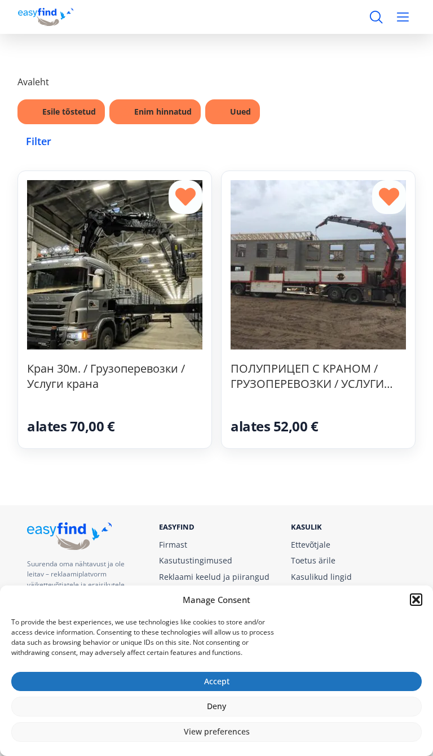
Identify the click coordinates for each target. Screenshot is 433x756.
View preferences (217, 731)
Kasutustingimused (195, 560)
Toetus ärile (313, 560)
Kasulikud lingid (321, 576)
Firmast (173, 544)
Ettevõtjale (310, 544)
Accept (216, 681)
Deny (216, 706)
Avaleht (33, 82)
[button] (416, 599)
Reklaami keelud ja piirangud (214, 576)
